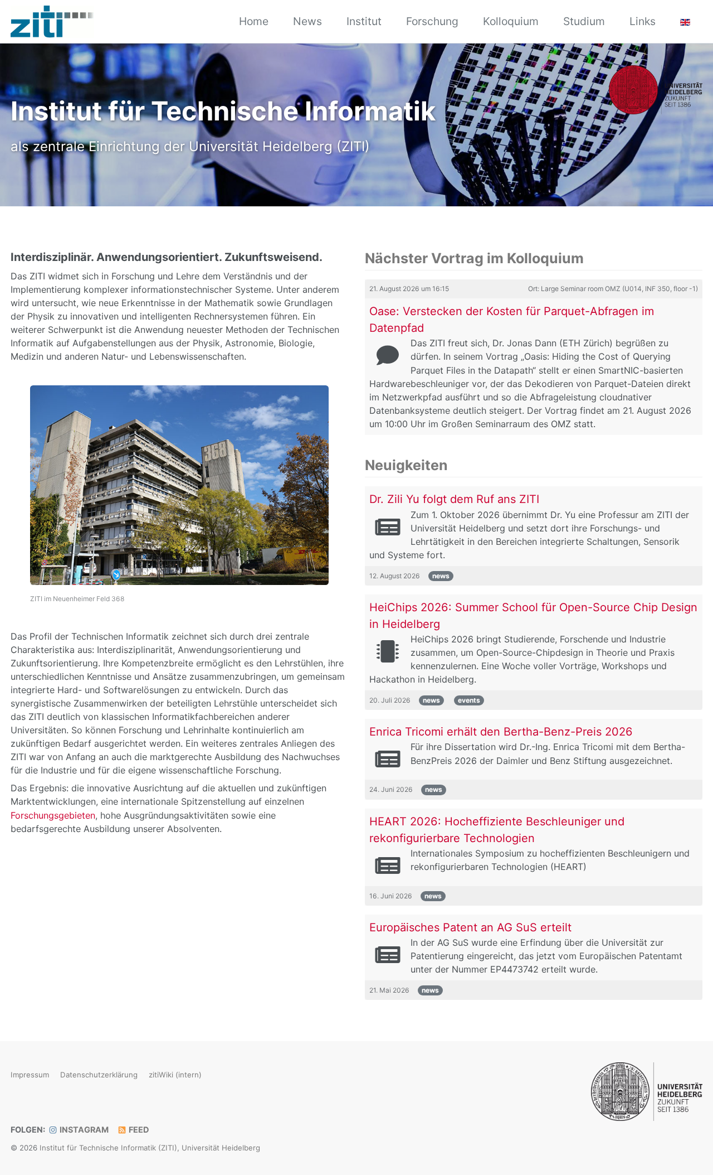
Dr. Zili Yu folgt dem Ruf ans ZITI (454, 499)
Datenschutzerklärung (99, 1075)
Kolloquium (511, 21)
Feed (138, 1129)
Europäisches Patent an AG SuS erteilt (470, 927)
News (307, 21)
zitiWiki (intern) (175, 1075)
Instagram (83, 1129)
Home (253, 21)
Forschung (432, 21)
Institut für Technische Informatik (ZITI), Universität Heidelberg (150, 1147)
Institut (364, 21)
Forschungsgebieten (53, 815)
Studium (584, 21)
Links (642, 21)
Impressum (30, 1075)
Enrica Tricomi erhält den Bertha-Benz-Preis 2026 (501, 731)
